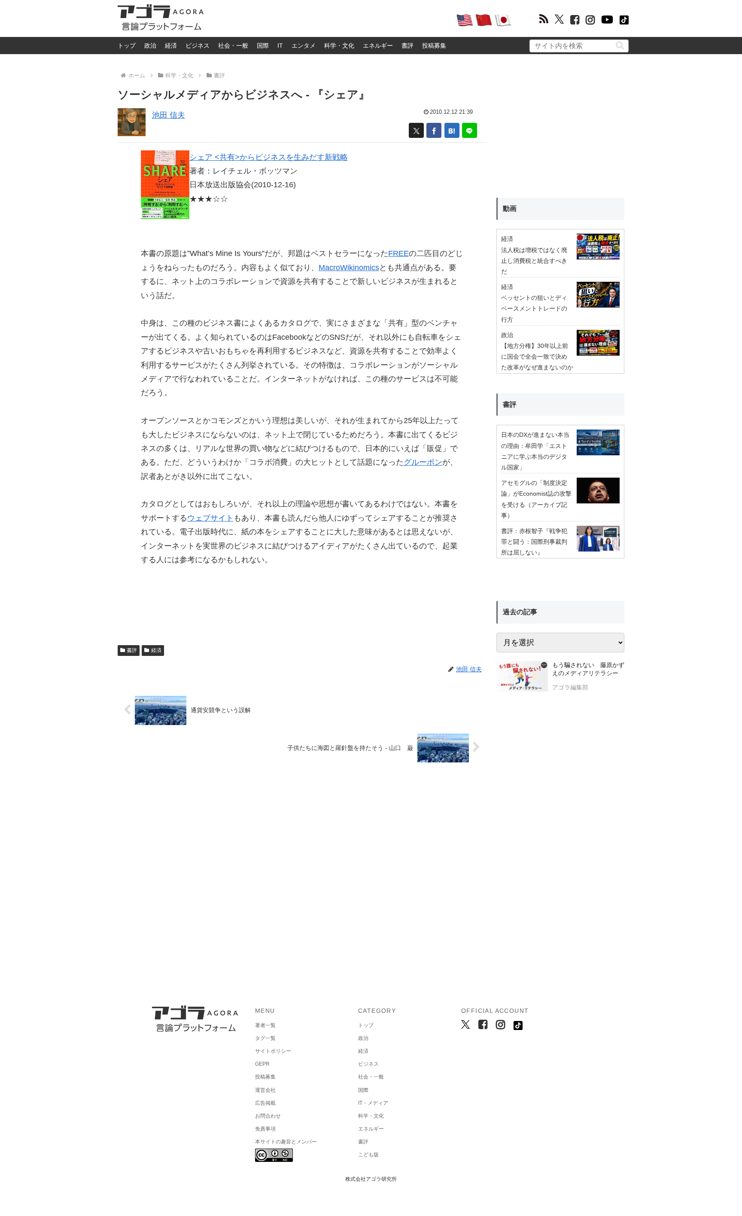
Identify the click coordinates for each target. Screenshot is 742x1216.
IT (280, 45)
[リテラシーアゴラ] (521, 677)
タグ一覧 (265, 1038)
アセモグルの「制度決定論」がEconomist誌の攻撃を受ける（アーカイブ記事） (536, 499)
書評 (407, 45)
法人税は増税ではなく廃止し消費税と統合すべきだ (534, 261)
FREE (398, 253)
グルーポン (423, 462)
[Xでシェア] (416, 130)
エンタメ (304, 45)
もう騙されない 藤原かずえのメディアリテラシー (588, 669)
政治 (150, 45)
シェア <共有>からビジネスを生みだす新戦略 (268, 157)
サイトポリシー (273, 1051)
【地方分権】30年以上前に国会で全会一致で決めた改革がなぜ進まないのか (537, 356)
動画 (510, 208)
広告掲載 (265, 1103)
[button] (619, 45)
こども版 (368, 1155)
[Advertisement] (329, 20)
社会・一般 (233, 45)
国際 (263, 45)
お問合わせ (268, 1116)
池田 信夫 (168, 115)
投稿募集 (434, 45)
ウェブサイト (210, 518)
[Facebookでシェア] (433, 130)
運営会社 (265, 1090)
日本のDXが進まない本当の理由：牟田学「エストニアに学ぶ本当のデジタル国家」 (535, 451)
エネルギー (378, 45)
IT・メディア (373, 1103)
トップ (127, 45)
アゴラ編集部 (570, 687)
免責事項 (265, 1129)
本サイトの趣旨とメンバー (286, 1142)
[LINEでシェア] (469, 130)
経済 (171, 45)
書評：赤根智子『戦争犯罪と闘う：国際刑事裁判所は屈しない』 (534, 541)
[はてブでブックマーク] (451, 130)
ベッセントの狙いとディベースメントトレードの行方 (534, 308)
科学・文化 (339, 45)
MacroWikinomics (349, 267)
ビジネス (198, 45)
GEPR (262, 1064)
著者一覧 (265, 1025)
